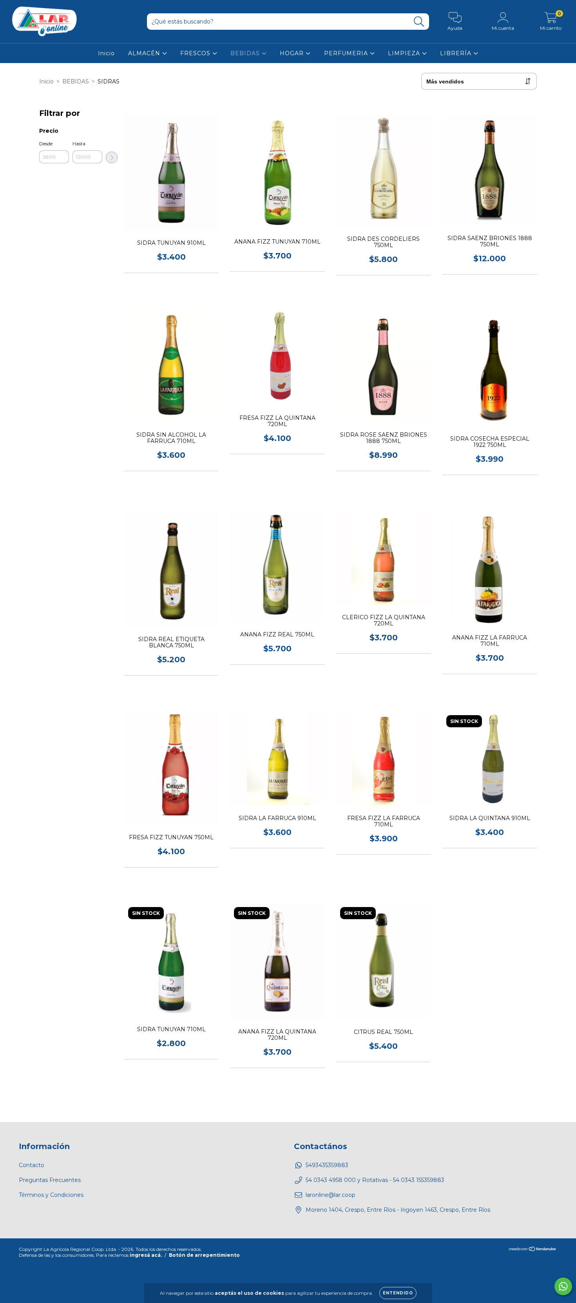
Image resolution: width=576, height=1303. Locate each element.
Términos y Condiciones (51, 1194)
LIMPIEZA (405, 53)
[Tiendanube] (532, 1249)
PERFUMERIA (347, 53)
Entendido (398, 1293)
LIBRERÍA (456, 53)
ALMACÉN (145, 53)
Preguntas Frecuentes (50, 1180)
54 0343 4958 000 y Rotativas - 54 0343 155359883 (375, 1180)
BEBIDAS (246, 53)
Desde (46, 143)
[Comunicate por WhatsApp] (563, 1286)
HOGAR (293, 53)
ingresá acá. (146, 1255)
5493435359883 (327, 1165)
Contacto (31, 1165)
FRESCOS (196, 53)
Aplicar (112, 157)
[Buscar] (419, 22)
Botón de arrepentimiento (204, 1255)
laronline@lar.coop (330, 1194)
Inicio (106, 53)
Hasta (78, 143)
